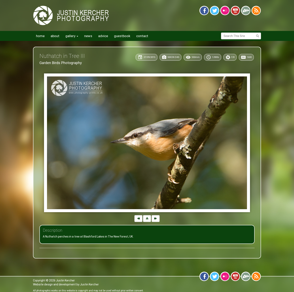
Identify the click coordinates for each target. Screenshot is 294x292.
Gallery (70, 36)
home (40, 36)
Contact (142, 36)
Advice (103, 36)
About (55, 36)
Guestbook (122, 36)
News (88, 36)
